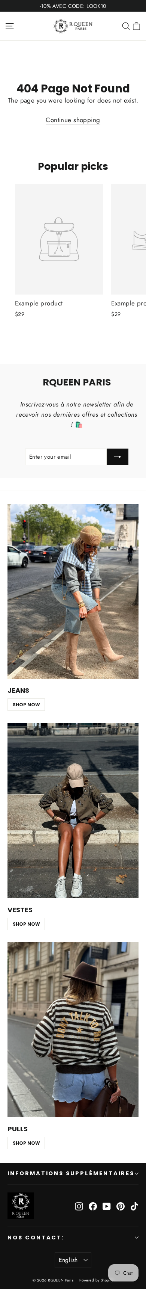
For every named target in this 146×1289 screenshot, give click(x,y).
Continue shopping (73, 119)
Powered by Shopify (96, 1280)
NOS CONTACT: (35, 1237)
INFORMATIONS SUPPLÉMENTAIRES (70, 1173)
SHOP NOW (26, 704)
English (68, 1260)
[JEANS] (73, 591)
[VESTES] (73, 810)
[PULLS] (73, 1030)
